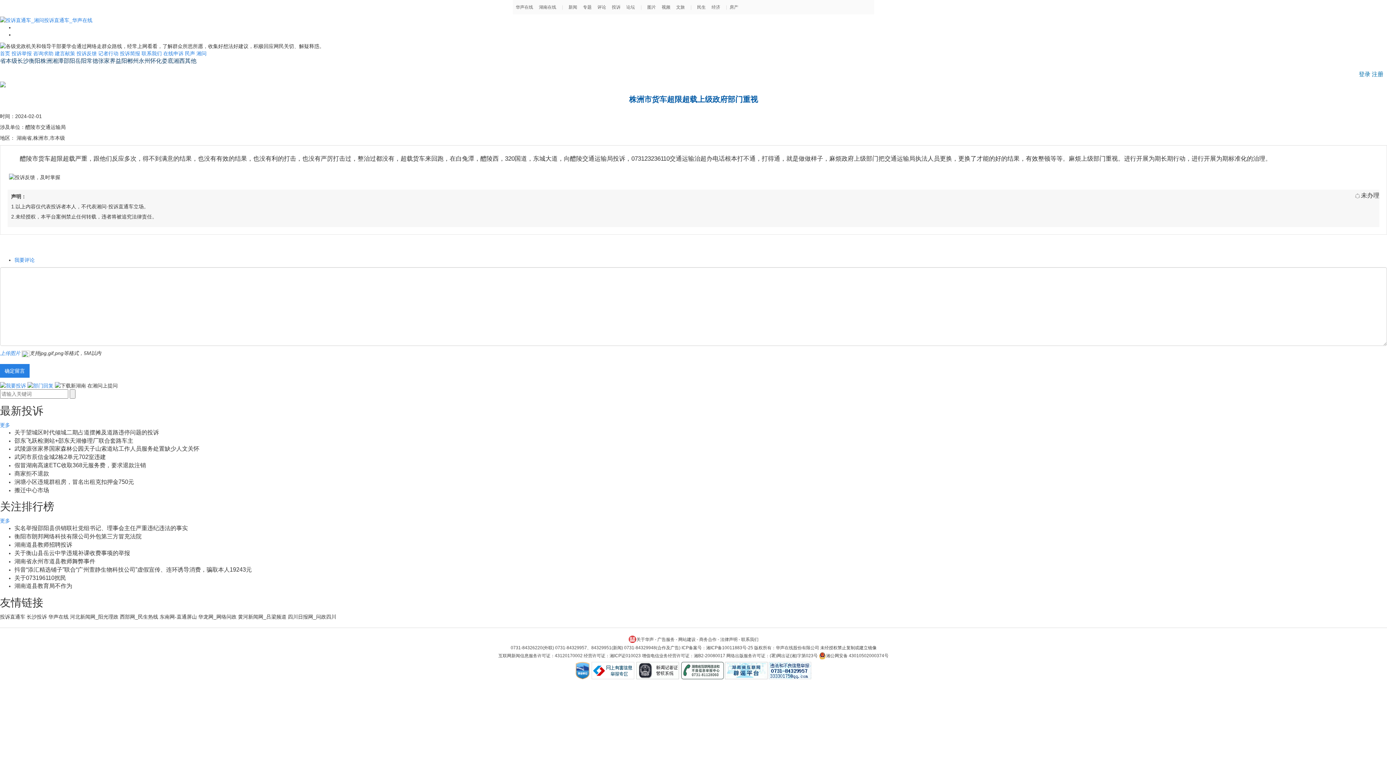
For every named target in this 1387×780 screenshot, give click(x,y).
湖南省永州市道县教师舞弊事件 (54, 561)
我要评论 (24, 260)
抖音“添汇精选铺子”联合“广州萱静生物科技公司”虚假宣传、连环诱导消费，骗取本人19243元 (133, 570)
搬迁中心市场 (31, 490)
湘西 (179, 61)
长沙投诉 (37, 617)
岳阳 (81, 61)
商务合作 (708, 639)
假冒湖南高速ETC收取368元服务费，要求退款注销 (80, 465)
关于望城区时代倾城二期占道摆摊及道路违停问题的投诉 (86, 432)
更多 (5, 425)
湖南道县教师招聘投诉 (43, 545)
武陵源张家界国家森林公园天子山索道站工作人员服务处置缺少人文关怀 (106, 449)
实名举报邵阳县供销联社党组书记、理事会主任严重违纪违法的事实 (101, 528)
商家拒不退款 (31, 474)
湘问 (201, 53)
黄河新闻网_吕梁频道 (262, 617)
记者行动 (108, 53)
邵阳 (69, 61)
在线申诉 (173, 53)
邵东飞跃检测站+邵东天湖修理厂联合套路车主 (73, 441)
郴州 (133, 61)
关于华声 (645, 639)
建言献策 (65, 53)
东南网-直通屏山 (178, 617)
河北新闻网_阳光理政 (94, 617)
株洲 (46, 61)
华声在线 (58, 617)
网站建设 (687, 639)
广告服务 (666, 639)
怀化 (156, 61)
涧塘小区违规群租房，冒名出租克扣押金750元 (74, 482)
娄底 (167, 61)
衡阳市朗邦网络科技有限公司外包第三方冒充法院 (78, 536)
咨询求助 (43, 53)
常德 (92, 61)
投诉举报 (22, 53)
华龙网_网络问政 (217, 617)
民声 (190, 53)
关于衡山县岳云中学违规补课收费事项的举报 (72, 553)
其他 (190, 61)
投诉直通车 (12, 617)
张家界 (107, 61)
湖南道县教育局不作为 (43, 586)
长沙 (23, 61)
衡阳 (34, 61)
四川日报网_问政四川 (312, 617)
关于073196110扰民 (40, 578)
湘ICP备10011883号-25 (729, 647)
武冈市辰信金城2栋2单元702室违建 (60, 457)
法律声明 (729, 639)
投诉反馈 (87, 53)
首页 (5, 53)
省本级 (8, 61)
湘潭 (58, 61)
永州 (144, 61)
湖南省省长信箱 (20, 71)
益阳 (121, 61)
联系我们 (152, 53)
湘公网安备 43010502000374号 (857, 655)
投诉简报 (130, 53)
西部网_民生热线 (139, 617)
